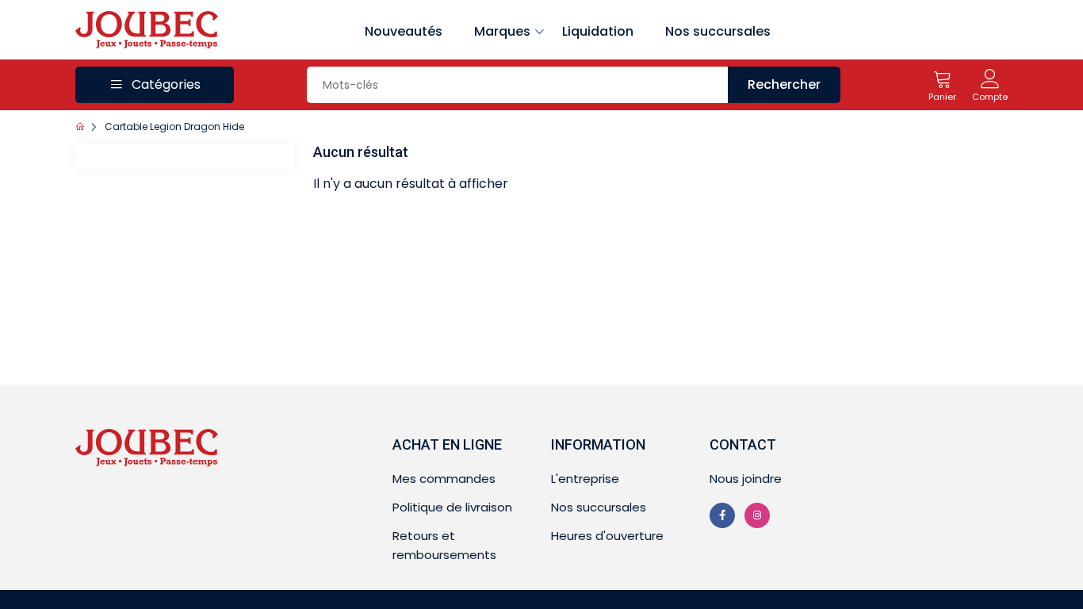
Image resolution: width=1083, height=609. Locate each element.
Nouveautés (403, 31)
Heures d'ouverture (607, 535)
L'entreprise (585, 478)
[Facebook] (722, 515)
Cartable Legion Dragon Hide (174, 126)
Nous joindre (746, 478)
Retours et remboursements (444, 545)
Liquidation (597, 31)
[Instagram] (757, 515)
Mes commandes (444, 478)
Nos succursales (718, 31)
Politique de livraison (452, 507)
